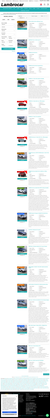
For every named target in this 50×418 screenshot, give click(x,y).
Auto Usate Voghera (7, 383)
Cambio (3, 44)
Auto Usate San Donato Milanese (11, 385)
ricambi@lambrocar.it (20, 400)
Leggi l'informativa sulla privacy (26, 415)
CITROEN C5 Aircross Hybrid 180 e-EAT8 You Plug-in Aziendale (38, 187)
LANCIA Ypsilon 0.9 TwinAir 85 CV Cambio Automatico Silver (38, 284)
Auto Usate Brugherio (7, 384)
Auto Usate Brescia (11, 378)
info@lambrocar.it (20, 398)
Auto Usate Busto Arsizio (29, 379)
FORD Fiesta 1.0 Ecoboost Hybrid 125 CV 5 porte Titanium (38, 246)
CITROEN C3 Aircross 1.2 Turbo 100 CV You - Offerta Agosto (38, 137)
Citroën (18, 8)
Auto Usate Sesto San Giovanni (38, 379)
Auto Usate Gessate (12, 389)
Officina (30, 8)
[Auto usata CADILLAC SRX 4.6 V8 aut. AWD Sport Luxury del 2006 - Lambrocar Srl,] (22, 24)
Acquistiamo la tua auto (25, 10)
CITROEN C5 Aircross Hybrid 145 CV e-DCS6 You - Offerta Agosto (38, 172)
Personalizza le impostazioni (9, 414)
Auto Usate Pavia (44, 378)
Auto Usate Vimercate (28, 386)
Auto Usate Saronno (14, 383)
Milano (6, 378)
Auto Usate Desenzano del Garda (29, 385)
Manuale (3, 45)
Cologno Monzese (17, 393)
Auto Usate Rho (31, 380)
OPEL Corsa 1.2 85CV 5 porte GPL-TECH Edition (36, 360)
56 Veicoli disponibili (8, 48)
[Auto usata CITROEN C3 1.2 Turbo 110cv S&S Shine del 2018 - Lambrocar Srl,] (22, 119)
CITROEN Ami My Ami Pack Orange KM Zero (36, 65)
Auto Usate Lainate (35, 386)
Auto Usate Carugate (19, 389)
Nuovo (13, 19)
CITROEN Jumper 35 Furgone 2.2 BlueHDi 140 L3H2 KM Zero (38, 213)
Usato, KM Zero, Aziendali (7, 8)
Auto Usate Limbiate (15, 384)
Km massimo (11, 40)
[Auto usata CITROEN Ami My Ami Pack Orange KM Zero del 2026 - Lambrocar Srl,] (22, 68)
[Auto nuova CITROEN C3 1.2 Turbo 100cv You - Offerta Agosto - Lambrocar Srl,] (22, 104)
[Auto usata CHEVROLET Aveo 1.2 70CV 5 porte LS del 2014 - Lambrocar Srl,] (22, 43)
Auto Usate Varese (38, 378)
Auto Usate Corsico (22, 384)
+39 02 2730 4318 (19, 397)
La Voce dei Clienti (44, 8)
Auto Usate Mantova (9, 379)
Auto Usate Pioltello (33, 383)
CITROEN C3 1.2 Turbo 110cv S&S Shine (35, 116)
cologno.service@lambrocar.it (21, 399)
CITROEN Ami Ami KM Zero (33, 52)
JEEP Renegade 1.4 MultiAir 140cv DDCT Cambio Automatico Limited (38, 267)
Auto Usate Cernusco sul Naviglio (31, 384)
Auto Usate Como (31, 378)
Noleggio (26, 8)
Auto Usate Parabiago (38, 385)
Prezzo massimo (4, 36)
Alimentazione (4, 29)
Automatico (11, 45)
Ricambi (34, 8)
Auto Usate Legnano (18, 380)
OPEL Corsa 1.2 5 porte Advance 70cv (34, 345)
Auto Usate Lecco (16, 379)
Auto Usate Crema (39, 384)
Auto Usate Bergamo (24, 378)
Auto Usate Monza (17, 378)
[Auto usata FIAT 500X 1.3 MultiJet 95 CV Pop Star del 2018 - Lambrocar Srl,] (22, 233)
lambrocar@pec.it (20, 401)
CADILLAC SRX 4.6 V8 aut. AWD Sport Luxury (36, 21)
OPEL (14, 8)
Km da (3, 40)
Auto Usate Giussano (42, 386)
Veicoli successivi (46, 374)
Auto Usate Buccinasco (13, 386)
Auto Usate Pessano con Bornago (28, 389)
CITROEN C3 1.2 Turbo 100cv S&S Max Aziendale (36, 78)
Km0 (8, 19)
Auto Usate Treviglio (20, 385)
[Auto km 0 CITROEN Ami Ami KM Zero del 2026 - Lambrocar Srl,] (22, 55)
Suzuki (21, 8)
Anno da (10, 36)
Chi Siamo (38, 8)
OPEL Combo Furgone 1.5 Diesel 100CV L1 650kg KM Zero (38, 325)
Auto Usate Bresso (21, 386)
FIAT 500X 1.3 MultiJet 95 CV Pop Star (35, 229)
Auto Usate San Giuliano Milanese (23, 383)
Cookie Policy (33, 415)
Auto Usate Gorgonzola (4, 389)
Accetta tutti (10, 412)
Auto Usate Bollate (40, 383)
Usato (3, 19)
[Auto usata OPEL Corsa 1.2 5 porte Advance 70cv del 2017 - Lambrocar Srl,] (22, 349)
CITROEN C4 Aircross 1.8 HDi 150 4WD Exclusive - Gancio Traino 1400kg (39, 153)
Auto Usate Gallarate (25, 380)
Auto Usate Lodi (22, 379)
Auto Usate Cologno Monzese (39, 380)
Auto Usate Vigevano (10, 380)
